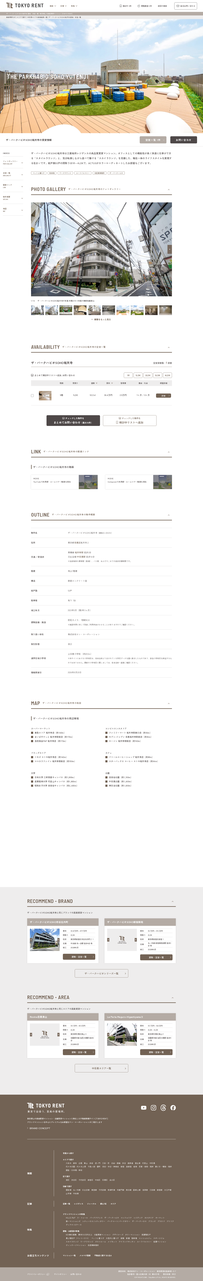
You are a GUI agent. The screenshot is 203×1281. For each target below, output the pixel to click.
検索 (51, 6)
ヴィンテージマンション (76, 1245)
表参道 (130, 1163)
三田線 (152, 1190)
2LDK (148, 375)
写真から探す (68, 1153)
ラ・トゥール (82, 1217)
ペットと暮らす (39, 173)
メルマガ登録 (85, 1255)
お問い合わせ (184, 140)
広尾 (80, 1163)
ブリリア (170, 1221)
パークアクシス (96, 1217)
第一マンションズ (73, 1221)
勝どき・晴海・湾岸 (163, 1166)
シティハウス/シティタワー (93, 1221)
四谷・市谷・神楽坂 (110, 1166)
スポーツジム (158, 1238)
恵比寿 (137, 1163)
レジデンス (78, 1203)
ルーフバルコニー (83, 173)
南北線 (128, 1190)
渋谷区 (74, 1180)
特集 (73, 6)
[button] (33, 249)
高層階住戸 (146, 1234)
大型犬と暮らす (112, 1238)
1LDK (138, 375)
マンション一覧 (69, 1255)
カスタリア (149, 1217)
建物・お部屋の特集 (71, 1231)
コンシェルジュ (145, 1238)
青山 (86, 1163)
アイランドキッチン (127, 1241)
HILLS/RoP (70, 1217)
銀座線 (68, 1190)
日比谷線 (85, 1190)
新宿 (122, 1166)
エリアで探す (21, 17)
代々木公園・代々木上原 (76, 1166)
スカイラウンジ (72, 1241)
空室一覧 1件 (153, 140)
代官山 (145, 1163)
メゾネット (112, 1241)
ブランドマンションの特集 (74, 1214)
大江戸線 (167, 1190)
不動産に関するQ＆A (103, 1255)
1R (128, 375)
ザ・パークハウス (139, 1221)
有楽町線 (111, 1190)
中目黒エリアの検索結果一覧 (37, 17)
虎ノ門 (97, 1163)
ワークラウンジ (65, 173)
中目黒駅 (81, 556)
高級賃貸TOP (10, 17)
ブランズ (152, 1221)
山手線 (68, 1193)
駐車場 (52, 173)
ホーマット (160, 1217)
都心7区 (103, 1203)
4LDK (167, 375)
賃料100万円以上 (85, 1234)
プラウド (161, 1221)
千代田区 (82, 1180)
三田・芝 (106, 1163)
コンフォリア (126, 1217)
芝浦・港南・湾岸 (146, 1166)
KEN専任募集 (71, 1234)
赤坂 (91, 1163)
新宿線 (159, 1190)
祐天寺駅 (79, 552)
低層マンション (159, 1241)
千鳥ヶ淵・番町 (94, 1166)
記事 (62, 6)
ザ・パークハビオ (116, 173)
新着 (128, 1238)
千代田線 (102, 1190)
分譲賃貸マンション (102, 1234)
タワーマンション (132, 1234)
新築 (122, 1238)
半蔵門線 (120, 1190)
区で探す (66, 1176)
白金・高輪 (116, 1163)
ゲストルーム (100, 1241)
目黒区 (77, 542)
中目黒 (152, 1163)
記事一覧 (66, 1203)
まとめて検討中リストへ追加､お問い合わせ (54, 375)
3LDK (157, 375)
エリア (113, 1203)
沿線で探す (67, 1186)
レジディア (138, 1217)
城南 (135, 1166)
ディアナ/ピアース (74, 1224)
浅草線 (145, 1190)
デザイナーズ (117, 1234)
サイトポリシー (60, 1274)
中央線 (76, 1193)
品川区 (112, 1180)
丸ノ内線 (76, 1190)
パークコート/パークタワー (118, 1221)
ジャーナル (91, 1203)
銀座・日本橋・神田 (74, 1170)
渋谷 (124, 1163)
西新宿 (129, 1166)
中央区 (97, 1180)
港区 (68, 1180)
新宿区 (90, 1180)
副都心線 (136, 1190)
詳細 (163, 395)
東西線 (94, 1190)
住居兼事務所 (100, 173)
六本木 (68, 1163)
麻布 (75, 1163)
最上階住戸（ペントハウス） (78, 1238)
